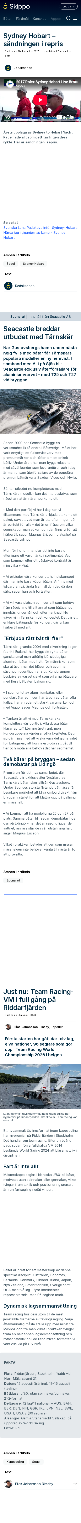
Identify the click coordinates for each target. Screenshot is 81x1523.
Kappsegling (15, 1461)
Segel (11, 263)
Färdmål (22, 19)
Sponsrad (13, 880)
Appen (56, 19)
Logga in (68, 6)
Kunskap (40, 19)
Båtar (7, 19)
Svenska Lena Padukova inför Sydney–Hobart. (40, 228)
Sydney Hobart (33, 263)
